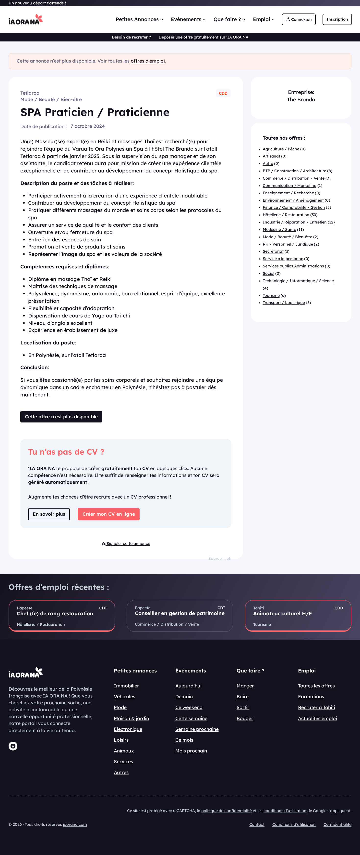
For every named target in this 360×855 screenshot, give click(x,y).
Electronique (128, 729)
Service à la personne (283, 258)
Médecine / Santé (279, 229)
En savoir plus (49, 514)
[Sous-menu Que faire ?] (243, 19)
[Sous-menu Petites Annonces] (161, 19)
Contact (256, 824)
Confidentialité (337, 824)
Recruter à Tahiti (316, 707)
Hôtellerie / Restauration (286, 214)
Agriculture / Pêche (281, 148)
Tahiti (258, 607)
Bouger (245, 718)
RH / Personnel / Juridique (288, 244)
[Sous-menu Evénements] (204, 19)
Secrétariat (273, 251)
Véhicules (124, 696)
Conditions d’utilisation (294, 824)
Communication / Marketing (289, 185)
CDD (223, 93)
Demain (184, 696)
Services (123, 761)
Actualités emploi (317, 718)
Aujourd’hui (188, 686)
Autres (121, 772)
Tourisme (271, 295)
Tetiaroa (29, 93)
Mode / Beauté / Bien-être (51, 99)
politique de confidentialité (226, 810)
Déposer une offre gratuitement (188, 37)
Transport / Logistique (284, 302)
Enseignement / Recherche (288, 192)
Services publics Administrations (293, 266)
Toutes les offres (316, 686)
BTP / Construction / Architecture (294, 171)
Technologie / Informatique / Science (298, 280)
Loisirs (121, 740)
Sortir (243, 707)
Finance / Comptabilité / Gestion (294, 207)
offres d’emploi (148, 61)
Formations (311, 696)
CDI (103, 607)
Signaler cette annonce (128, 543)
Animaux (124, 751)
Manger (245, 686)
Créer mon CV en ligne (109, 514)
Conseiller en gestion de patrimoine (180, 613)
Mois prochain (191, 751)
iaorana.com (75, 824)
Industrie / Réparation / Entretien (295, 222)
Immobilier (126, 686)
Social (268, 273)
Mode (120, 707)
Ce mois (184, 740)
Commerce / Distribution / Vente (293, 178)
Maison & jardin (131, 718)
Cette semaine (191, 718)
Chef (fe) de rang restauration (55, 613)
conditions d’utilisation (285, 810)
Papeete (24, 607)
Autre (268, 163)
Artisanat (271, 156)
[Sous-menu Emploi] (273, 19)
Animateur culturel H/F (282, 613)
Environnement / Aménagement (293, 200)
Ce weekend (189, 707)
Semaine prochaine (197, 729)
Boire (243, 696)
